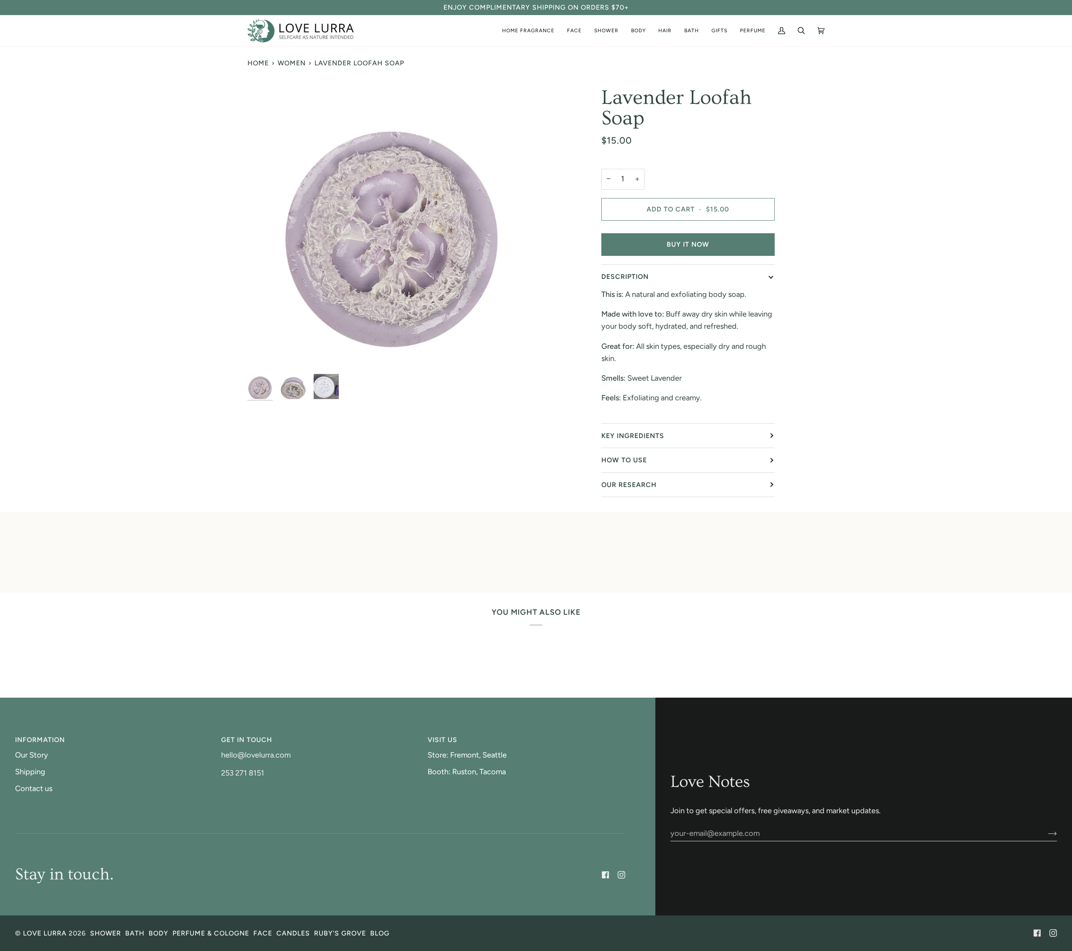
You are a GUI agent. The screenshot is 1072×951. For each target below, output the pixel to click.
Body (158, 933)
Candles (293, 933)
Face (262, 933)
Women (292, 63)
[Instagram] (621, 875)
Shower (105, 933)
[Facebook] (605, 875)
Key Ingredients (632, 436)
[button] (753, 30)
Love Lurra (45, 933)
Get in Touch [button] (246, 740)
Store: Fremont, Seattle (467, 755)
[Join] (1046, 833)
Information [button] (40, 740)
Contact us (33, 788)
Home (258, 63)
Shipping (30, 771)
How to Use (624, 460)
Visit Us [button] (442, 740)
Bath (134, 933)
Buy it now (688, 244)
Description (625, 277)
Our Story (31, 755)
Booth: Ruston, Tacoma (467, 771)
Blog (379, 933)
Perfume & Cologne (211, 933)
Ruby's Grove (340, 933)
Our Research (629, 485)
